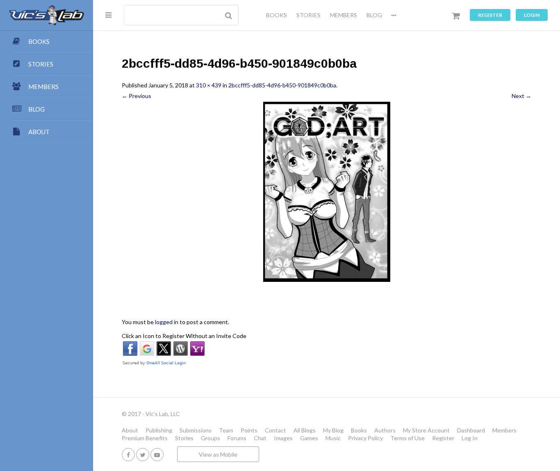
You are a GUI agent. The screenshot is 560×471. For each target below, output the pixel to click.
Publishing (159, 430)
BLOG (374, 14)
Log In (470, 437)
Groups (210, 437)
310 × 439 (208, 85)
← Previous (136, 95)
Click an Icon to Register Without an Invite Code (184, 335)
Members (504, 430)
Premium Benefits (145, 437)
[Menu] (108, 14)
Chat (260, 437)
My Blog (333, 430)
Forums (237, 437)
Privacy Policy (365, 437)
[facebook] (128, 454)
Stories (184, 437)
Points (249, 430)
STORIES (308, 14)
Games (309, 437)
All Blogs (305, 430)
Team (226, 430)
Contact (275, 430)
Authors (385, 430)
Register (490, 15)
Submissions (196, 430)
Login (532, 15)
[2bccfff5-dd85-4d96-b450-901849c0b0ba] (326, 192)
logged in (166, 321)
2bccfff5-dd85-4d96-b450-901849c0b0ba (282, 85)
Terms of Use (407, 437)
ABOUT (39, 131)
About (130, 430)
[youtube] (157, 454)
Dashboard (471, 430)
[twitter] (142, 454)
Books (359, 430)
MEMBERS (343, 14)
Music (333, 437)
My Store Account (426, 430)
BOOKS (276, 14)
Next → (521, 95)
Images (283, 437)
